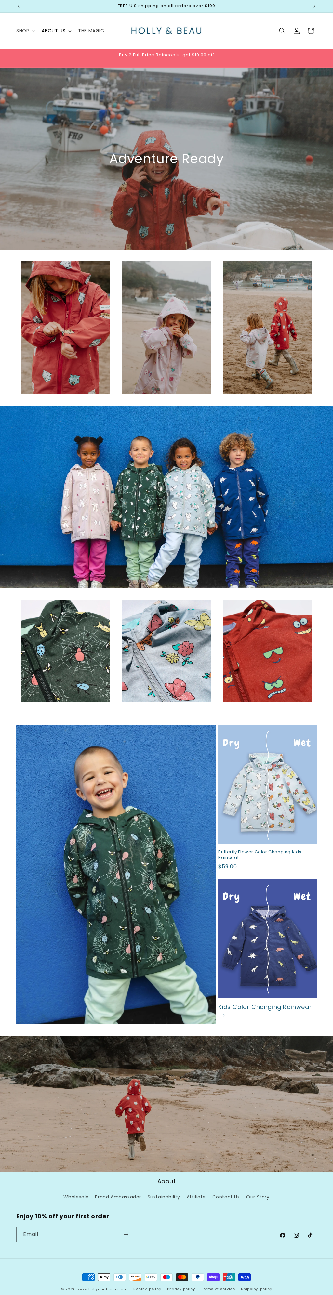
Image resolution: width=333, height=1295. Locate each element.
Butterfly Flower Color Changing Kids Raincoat (259, 855)
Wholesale (75, 1197)
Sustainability (164, 1197)
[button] (25, 30)
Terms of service (218, 1288)
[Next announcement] (314, 6)
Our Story (257, 1197)
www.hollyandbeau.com (102, 1289)
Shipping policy (256, 1288)
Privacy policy (181, 1288)
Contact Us (226, 1197)
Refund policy (147, 1288)
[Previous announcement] (18, 6)
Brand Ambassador (118, 1197)
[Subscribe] (126, 1234)
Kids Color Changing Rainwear (265, 1007)
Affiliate (196, 1197)
